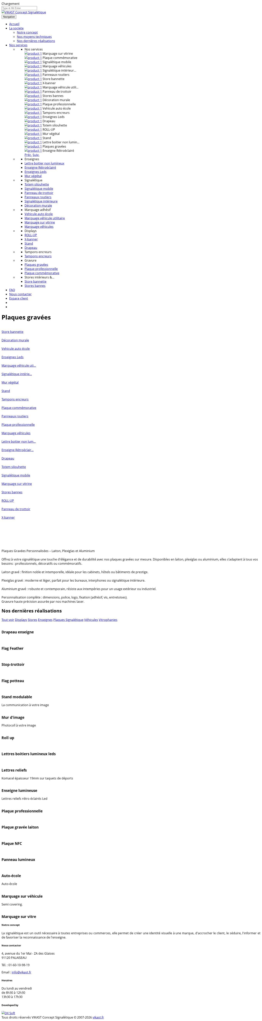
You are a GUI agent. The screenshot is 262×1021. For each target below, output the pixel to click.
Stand (29, 243)
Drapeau (31, 248)
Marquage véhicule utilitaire (45, 218)
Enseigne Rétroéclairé (40, 167)
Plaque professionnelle (41, 269)
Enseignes (45, 620)
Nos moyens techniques (34, 37)
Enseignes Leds (36, 172)
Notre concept (27, 32)
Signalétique (74, 620)
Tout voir (8, 620)
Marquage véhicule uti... (19, 365)
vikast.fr (98, 1017)
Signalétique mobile (39, 189)
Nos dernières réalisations (36, 41)
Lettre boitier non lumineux (44, 163)
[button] (28, 155)
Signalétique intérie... (17, 374)
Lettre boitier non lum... (19, 441)
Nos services (18, 45)
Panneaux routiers (38, 197)
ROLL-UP (31, 235)
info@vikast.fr (21, 972)
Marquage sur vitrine (40, 222)
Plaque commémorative (42, 273)
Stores (32, 620)
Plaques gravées (36, 264)
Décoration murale (38, 205)
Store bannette (35, 281)
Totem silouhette (37, 184)
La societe (16, 28)
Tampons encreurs (38, 256)
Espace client (18, 298)
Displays (21, 620)
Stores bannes (35, 286)
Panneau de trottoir (39, 193)
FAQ (12, 290)
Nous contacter (20, 294)
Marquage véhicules (39, 227)
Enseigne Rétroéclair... (18, 450)
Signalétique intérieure (41, 201)
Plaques (59, 620)
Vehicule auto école (39, 214)
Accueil (14, 24)
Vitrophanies (108, 620)
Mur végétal (33, 176)
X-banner (31, 239)
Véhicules (91, 620)
